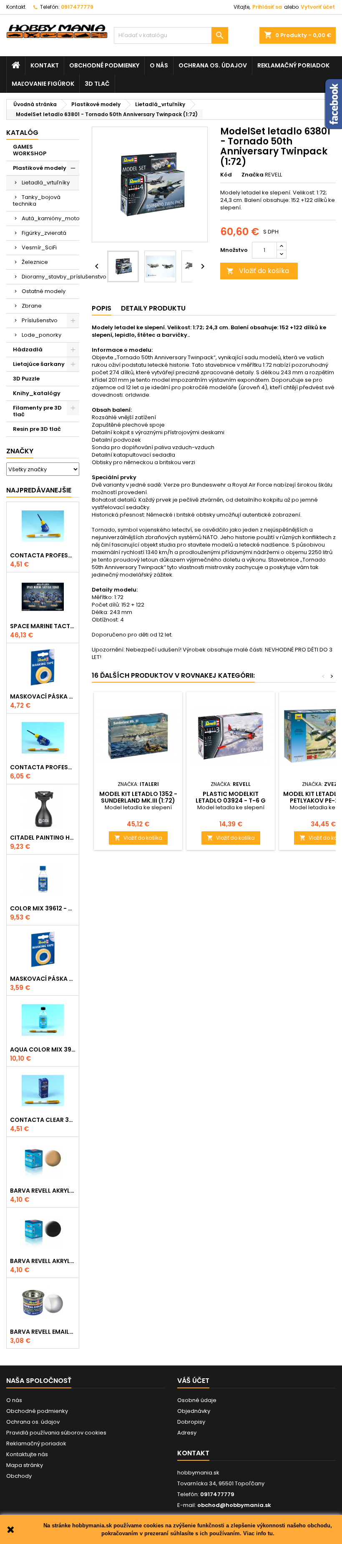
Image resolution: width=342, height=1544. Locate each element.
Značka (252, 175)
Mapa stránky (24, 1465)
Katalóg (22, 132)
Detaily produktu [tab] (153, 308)
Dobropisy (191, 1422)
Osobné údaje (196, 1400)
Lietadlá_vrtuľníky (46, 182)
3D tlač (97, 84)
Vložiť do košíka (257, 271)
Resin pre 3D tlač (37, 429)
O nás (159, 65)
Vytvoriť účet (318, 6)
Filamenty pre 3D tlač (37, 411)
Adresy (186, 1433)
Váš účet (193, 1380)
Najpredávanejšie (38, 490)
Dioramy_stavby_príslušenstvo (50, 277)
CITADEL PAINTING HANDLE (42, 837)
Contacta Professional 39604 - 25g (42, 767)
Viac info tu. (258, 1533)
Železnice (35, 262)
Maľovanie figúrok (43, 84)
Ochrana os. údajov (213, 65)
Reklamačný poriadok (293, 65)
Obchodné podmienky (104, 65)
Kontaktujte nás (27, 1454)
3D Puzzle (26, 379)
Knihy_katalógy (36, 393)
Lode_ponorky (41, 335)
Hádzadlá (28, 349)
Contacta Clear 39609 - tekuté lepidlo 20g (42, 1119)
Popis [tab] (101, 308)
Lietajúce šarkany (39, 364)
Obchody (19, 1476)
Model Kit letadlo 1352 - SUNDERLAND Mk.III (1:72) (138, 797)
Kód (226, 175)
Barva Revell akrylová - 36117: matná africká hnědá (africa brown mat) (42, 1190)
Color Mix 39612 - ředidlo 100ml (42, 908)
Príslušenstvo (40, 320)
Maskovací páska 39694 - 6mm (42, 978)
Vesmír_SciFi (39, 247)
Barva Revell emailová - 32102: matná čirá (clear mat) (42, 1331)
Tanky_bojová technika (36, 200)
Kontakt (15, 6)
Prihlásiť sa (267, 6)
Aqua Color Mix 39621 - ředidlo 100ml (42, 1049)
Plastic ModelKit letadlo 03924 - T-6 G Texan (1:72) (231, 800)
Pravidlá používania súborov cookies (56, 1433)
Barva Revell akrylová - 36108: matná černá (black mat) (42, 1261)
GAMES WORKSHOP (29, 150)
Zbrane (32, 306)
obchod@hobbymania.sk (234, 1505)
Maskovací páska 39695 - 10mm (42, 696)
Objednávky (193, 1411)
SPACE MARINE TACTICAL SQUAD (42, 626)
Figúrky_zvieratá (44, 233)
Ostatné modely (43, 291)
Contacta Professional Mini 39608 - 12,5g (42, 555)
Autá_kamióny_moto (50, 218)
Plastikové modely (39, 168)
